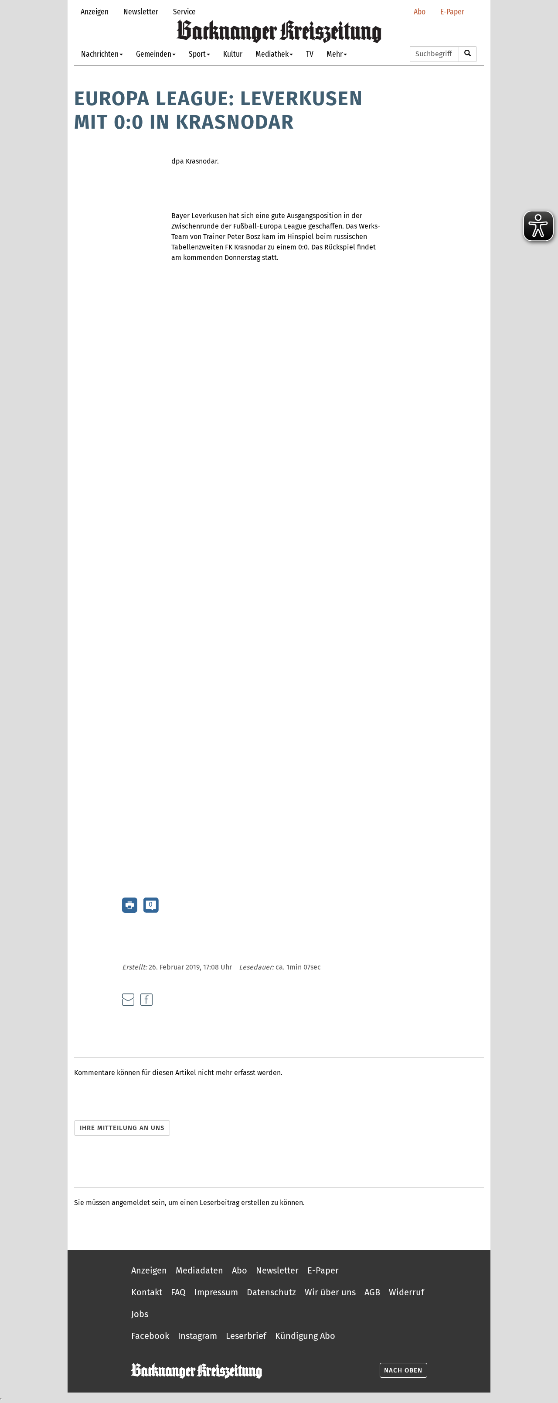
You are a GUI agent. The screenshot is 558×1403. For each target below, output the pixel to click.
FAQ (178, 1292)
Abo (419, 12)
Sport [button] (197, 54)
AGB (372, 1292)
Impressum (216, 1292)
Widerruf (406, 1292)
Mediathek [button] (272, 54)
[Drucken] (129, 905)
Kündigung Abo (305, 1336)
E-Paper (452, 12)
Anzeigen (95, 12)
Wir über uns (330, 1292)
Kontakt (146, 1292)
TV (309, 54)
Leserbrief (246, 1336)
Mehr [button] (335, 54)
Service (184, 12)
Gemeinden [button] (153, 54)
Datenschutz (271, 1292)
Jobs (139, 1314)
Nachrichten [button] (100, 54)
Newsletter (140, 12)
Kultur (232, 54)
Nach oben (403, 1370)
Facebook (150, 1336)
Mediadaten (199, 1270)
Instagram (197, 1336)
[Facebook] (146, 999)
